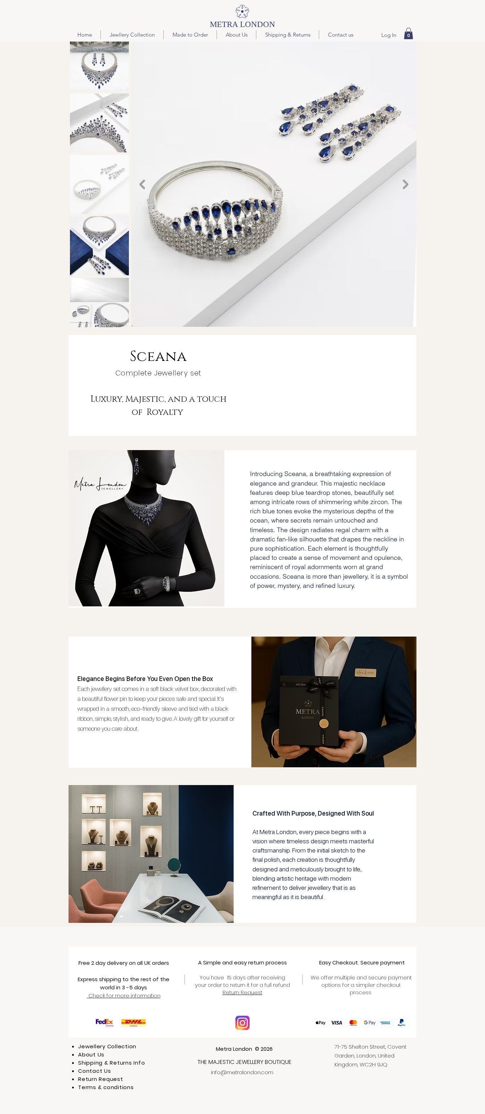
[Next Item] (405, 184)
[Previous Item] (142, 184)
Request (251, 992)
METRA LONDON (242, 24)
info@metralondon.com (242, 1072)
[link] (408, 33)
